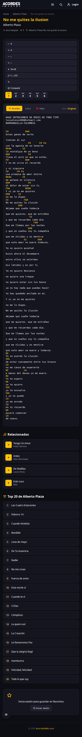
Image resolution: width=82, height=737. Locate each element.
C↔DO (14, 75)
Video (42, 108)
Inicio (6, 13)
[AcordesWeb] (14, 4)
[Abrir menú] (52, 4)
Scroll (13, 69)
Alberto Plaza (20, 13)
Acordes (16, 108)
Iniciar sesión (42, 708)
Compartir (15, 88)
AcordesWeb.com (45, 728)
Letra (28, 108)
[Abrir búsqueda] (61, 4)
